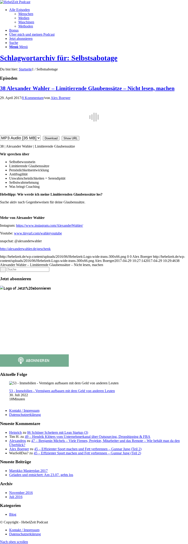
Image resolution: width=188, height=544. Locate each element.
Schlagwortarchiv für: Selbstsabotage (58, 58)
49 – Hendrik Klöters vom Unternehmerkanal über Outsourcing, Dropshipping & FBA (87, 437)
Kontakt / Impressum (24, 410)
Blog (12, 514)
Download (51, 138)
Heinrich (15, 432)
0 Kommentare (33, 98)
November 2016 (21, 493)
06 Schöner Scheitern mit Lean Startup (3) (57, 432)
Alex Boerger (60, 98)
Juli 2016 (15, 497)
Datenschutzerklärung (25, 415)
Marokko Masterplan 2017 (28, 471)
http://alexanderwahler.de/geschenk (25, 249)
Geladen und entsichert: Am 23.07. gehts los (41, 475)
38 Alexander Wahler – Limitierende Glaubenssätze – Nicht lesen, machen (87, 88)
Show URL (70, 138)
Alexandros (17, 441)
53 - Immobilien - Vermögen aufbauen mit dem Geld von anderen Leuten (62, 391)
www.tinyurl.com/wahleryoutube (38, 233)
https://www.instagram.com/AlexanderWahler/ (49, 225)
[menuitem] (98, 18)
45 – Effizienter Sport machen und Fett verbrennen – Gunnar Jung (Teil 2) (87, 449)
